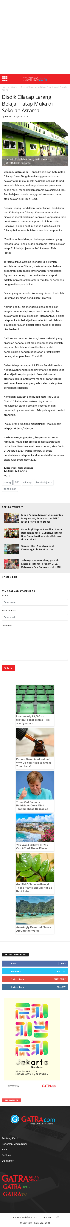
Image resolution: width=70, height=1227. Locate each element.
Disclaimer (8, 1160)
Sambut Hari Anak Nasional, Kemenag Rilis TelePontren (38, 547)
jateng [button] (7, 482)
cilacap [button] (27, 482)
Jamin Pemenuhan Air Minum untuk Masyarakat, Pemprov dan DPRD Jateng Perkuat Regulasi (42, 518)
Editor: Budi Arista (16, 470)
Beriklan (6, 1154)
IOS (57, 1217)
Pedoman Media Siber (14, 1143)
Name (5, 595)
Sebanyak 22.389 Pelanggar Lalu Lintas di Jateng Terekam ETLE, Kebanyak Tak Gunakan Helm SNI (41, 564)
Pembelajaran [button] (44, 482)
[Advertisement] (35, 37)
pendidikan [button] (10, 488)
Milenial (14, 87)
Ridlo (8, 116)
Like (63, 963)
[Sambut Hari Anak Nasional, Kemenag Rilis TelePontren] (11, 549)
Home (4, 87)
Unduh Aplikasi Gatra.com (24, 1217)
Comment (7, 625)
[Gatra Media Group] (20, 1178)
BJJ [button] (17, 482)
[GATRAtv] (18, 1194)
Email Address (9, 610)
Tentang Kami (10, 1138)
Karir (4, 1149)
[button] (67, 77)
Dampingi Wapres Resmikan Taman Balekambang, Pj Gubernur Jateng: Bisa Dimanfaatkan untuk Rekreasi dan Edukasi (42, 534)
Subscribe (60, 979)
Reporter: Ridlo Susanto (19, 467)
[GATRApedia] (18, 1186)
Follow (61, 971)
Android (47, 1217)
